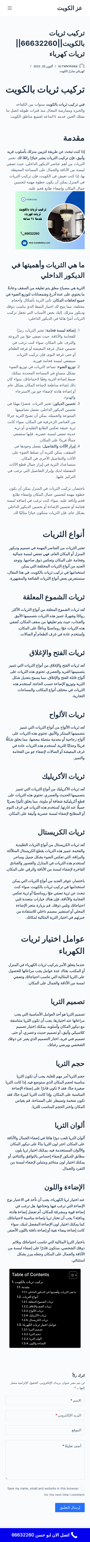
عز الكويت (69, 7)
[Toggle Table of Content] (71, 1275)
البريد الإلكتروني (68, 1415)
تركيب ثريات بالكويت (29, 1282)
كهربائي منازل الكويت (72, 71)
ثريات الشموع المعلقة (40, 1301)
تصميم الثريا (35, 1329)
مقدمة (25, 1287)
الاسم (75, 1400)
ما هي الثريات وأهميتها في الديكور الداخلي (52, 1292)
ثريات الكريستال (38, 1320)
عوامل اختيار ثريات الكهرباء (39, 1325)
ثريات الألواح (36, 1310)
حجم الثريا (35, 1334)
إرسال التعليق (70, 1507)
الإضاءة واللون (37, 1343)
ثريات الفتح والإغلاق (40, 1306)
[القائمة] (10, 8)
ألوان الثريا (35, 1338)
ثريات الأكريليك (37, 1315)
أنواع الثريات (30, 1297)
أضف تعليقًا (71, 1446)
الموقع (76, 1430)
